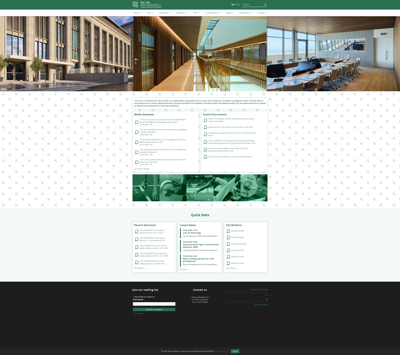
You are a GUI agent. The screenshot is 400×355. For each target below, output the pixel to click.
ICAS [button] (149, 13)
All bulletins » (231, 268)
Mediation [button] (181, 13)
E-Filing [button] (261, 13)
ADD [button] (195, 13)
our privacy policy (222, 351)
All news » (184, 269)
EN (233, 5)
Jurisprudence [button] (211, 13)
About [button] (136, 13)
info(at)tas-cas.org (259, 290)
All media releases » (142, 169)
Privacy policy (261, 305)
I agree (235, 351)
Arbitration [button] (163, 13)
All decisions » (139, 268)
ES (239, 5)
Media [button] (228, 13)
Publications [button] (244, 13)
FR (236, 5)
